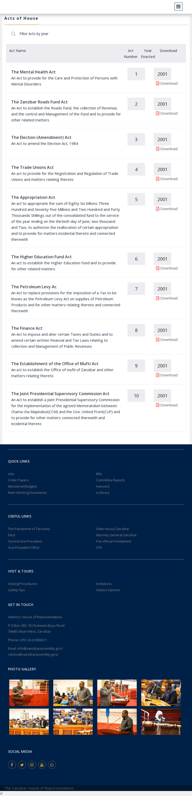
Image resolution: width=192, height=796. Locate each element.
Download (169, 83)
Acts (11, 474)
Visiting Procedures (22, 583)
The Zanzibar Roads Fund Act (39, 102)
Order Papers (18, 480)
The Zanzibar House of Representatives (39, 788)
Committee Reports (110, 480)
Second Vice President (25, 541)
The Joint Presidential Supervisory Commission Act (60, 393)
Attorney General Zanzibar (116, 535)
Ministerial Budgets (22, 486)
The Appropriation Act (33, 197)
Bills (99, 474)
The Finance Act (26, 328)
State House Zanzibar (112, 529)
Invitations (104, 583)
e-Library (103, 492)
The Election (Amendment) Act (41, 137)
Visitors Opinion (108, 590)
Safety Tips (16, 590)
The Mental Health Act (33, 72)
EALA (11, 535)
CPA (99, 547)
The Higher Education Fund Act (41, 257)
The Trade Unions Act (32, 167)
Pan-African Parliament (113, 541)
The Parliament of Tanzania (29, 529)
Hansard (102, 486)
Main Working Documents (27, 492)
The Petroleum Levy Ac (33, 286)
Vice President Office (24, 547)
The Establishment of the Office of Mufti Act (54, 363)
